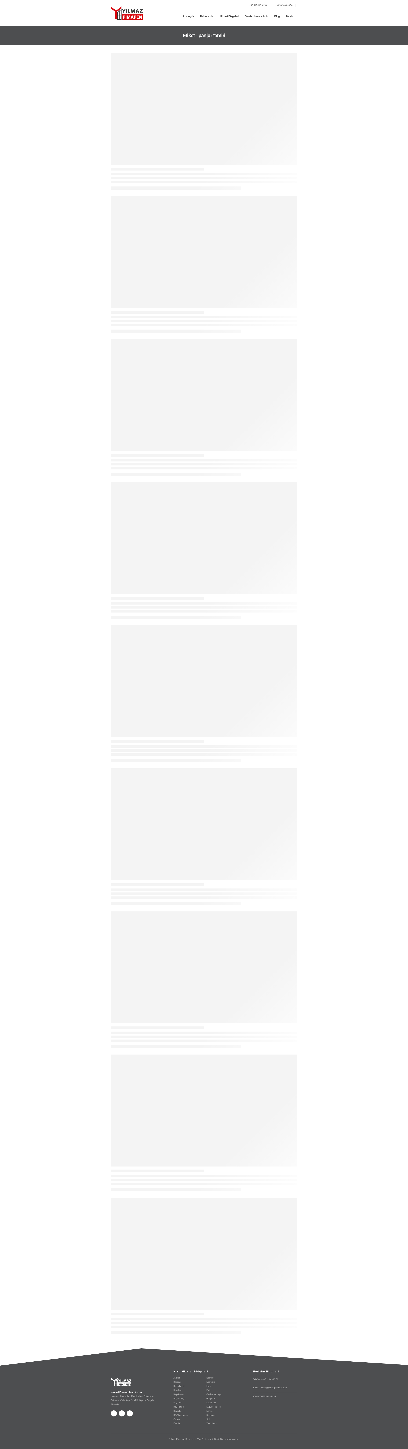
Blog (277, 16)
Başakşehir (178, 1394)
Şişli (208, 1419)
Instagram (130, 1413)
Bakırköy (177, 1390)
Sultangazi (211, 1415)
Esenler (176, 1423)
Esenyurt (210, 1382)
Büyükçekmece (180, 1415)
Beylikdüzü (178, 1407)
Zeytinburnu (211, 1423)
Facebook (114, 1413)
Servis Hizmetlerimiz (256, 16)
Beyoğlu (177, 1411)
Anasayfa (188, 16)
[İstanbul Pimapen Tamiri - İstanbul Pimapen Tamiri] (127, 13)
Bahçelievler (179, 1386)
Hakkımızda (206, 16)
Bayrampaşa (179, 1398)
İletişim (290, 16)
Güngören (210, 1398)
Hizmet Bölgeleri (229, 16)
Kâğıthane (211, 1403)
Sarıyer (209, 1411)
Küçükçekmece (213, 1407)
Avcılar (176, 1378)
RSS (122, 1413)
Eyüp (208, 1386)
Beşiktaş (177, 1403)
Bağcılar (177, 1382)
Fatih (208, 1390)
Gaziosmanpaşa (213, 1394)
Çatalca (176, 1419)
